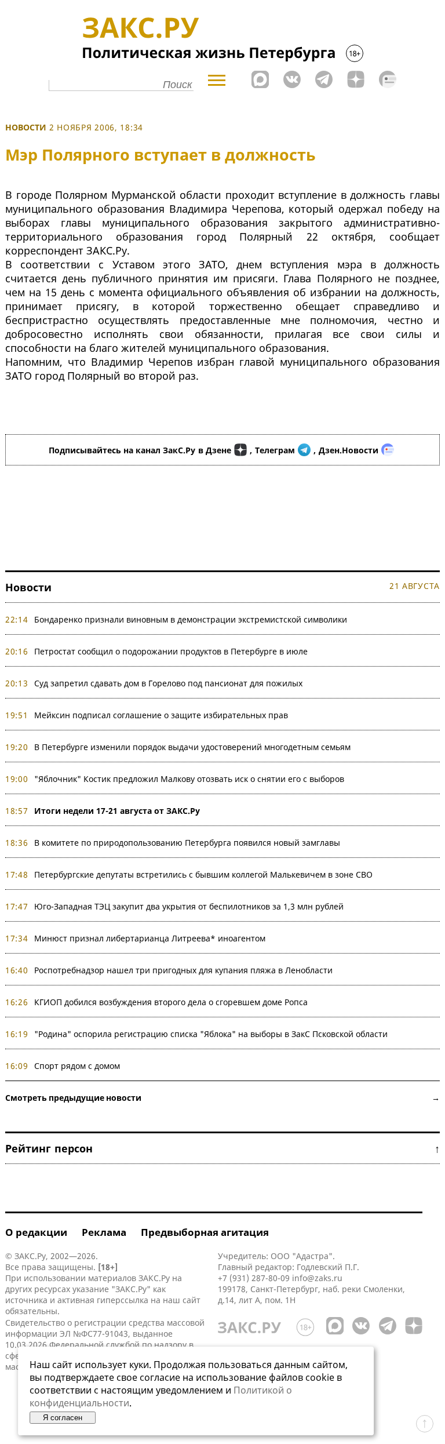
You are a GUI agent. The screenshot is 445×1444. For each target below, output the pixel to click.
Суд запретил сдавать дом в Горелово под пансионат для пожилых (168, 683)
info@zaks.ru (317, 1277)
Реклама (104, 1232)
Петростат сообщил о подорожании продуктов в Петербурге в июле (171, 651)
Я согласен (62, 1417)
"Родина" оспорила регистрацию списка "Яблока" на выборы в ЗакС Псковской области (211, 1033)
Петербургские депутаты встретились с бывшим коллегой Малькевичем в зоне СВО (203, 874)
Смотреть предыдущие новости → (222, 1097)
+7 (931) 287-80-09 (254, 1277)
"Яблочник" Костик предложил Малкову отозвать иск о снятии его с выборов (189, 778)
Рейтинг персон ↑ (222, 1148)
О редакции (36, 1232)
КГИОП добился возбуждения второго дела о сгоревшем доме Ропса (171, 1001)
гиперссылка (122, 1299)
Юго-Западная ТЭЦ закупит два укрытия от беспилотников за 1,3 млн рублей (189, 906)
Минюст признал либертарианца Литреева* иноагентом (149, 938)
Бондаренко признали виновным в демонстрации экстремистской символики (193, 619)
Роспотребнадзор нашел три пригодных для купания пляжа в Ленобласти (183, 970)
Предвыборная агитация (205, 1232)
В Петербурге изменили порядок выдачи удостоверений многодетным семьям (192, 746)
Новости (25, 127)
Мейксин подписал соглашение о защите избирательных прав (161, 715)
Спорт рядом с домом (77, 1065)
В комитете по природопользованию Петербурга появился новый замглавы (187, 842)
